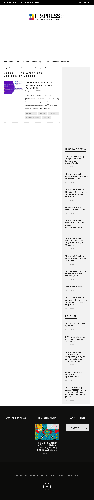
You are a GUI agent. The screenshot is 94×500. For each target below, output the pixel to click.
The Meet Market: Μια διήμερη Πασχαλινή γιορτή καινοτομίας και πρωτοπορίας (75, 356)
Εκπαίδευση (9, 61)
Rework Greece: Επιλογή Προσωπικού (73, 374)
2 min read (46, 117)
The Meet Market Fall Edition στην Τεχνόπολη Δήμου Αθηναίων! (75, 241)
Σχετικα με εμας (31, 2)
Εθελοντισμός (31, 113)
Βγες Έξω (46, 61)
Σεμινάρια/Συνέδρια (33, 117)
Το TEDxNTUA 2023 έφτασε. (75, 324)
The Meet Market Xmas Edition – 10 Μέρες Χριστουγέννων (74, 223)
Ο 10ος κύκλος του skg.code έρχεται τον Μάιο (75, 339)
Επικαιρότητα (53, 113)
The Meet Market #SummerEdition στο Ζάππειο (76, 258)
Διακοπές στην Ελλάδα (14, 7)
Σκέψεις (55, 61)
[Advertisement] (47, 40)
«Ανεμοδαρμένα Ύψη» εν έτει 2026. (75, 208)
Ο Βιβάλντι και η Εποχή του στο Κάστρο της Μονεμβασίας (74, 159)
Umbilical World (73, 287)
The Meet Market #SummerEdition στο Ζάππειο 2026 (76, 176)
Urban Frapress (22, 61)
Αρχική (7, 68)
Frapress (29, 91)
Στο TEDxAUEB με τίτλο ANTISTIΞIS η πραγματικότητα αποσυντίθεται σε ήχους (75, 392)
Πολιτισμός (36, 61)
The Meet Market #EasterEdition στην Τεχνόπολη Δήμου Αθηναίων (76, 193)
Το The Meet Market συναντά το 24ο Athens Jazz (76, 273)
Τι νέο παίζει (66, 61)
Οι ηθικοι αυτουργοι (13, 2)
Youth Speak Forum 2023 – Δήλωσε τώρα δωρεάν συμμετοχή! (41, 85)
